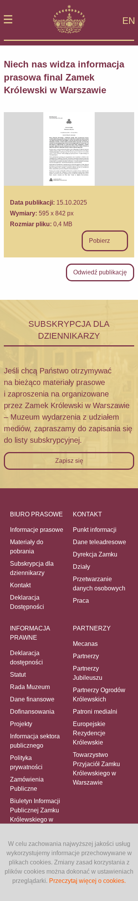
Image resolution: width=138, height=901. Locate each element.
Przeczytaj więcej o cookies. (87, 880)
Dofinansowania (32, 711)
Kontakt (20, 585)
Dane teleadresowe (99, 542)
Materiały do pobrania (26, 547)
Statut (18, 674)
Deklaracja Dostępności (27, 602)
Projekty (21, 724)
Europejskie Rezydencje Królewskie (89, 733)
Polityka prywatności (26, 762)
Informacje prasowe (36, 529)
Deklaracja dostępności (26, 658)
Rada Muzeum (30, 687)
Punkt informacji (95, 529)
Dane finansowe (32, 699)
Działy (81, 566)
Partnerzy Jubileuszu (87, 673)
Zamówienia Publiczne (27, 784)
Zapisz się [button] (69, 460)
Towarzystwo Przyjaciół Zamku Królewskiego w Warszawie (96, 768)
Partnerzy (86, 656)
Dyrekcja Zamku (95, 554)
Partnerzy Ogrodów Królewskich (99, 695)
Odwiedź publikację (100, 272)
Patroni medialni (95, 711)
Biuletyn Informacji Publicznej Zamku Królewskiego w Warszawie (35, 815)
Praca (81, 600)
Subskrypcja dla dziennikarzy (32, 568)
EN (128, 20)
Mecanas (85, 643)
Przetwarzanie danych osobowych (99, 584)
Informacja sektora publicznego (35, 741)
